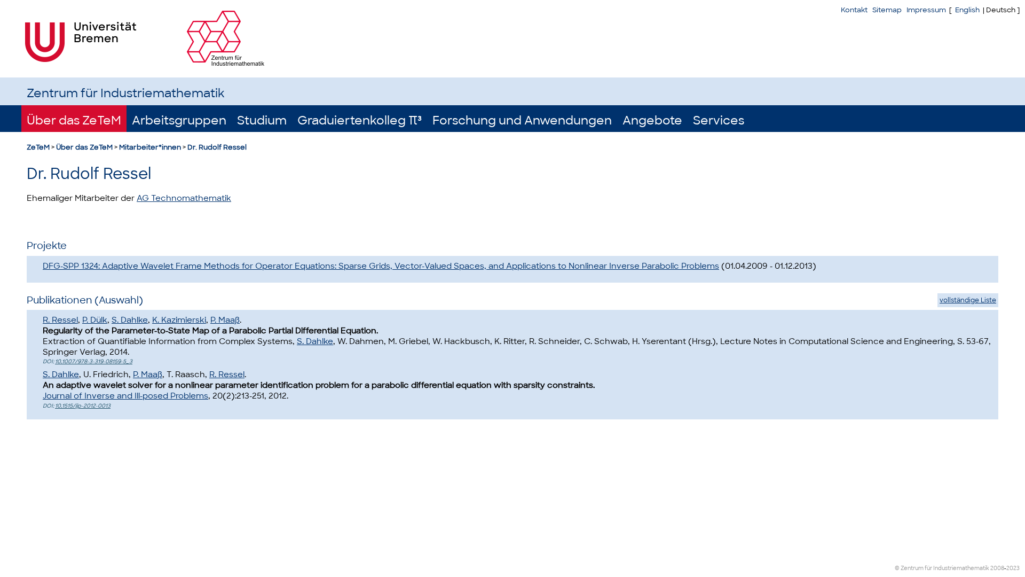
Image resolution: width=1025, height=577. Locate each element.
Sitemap (887, 9)
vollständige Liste (968, 300)
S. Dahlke (130, 320)
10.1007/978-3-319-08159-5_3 (93, 361)
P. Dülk (94, 320)
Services (718, 120)
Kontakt (854, 9)
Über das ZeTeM (74, 120)
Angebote (652, 120)
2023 (1013, 568)
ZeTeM (38, 147)
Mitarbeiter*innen (150, 147)
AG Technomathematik (184, 198)
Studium (262, 120)
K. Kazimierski (179, 320)
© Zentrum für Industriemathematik (942, 568)
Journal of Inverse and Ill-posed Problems (125, 396)
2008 (997, 568)
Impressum (926, 9)
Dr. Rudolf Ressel (217, 147)
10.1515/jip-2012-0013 (83, 405)
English (967, 9)
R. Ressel (60, 320)
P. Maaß (225, 320)
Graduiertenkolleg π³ (359, 120)
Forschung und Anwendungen (522, 120)
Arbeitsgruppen (179, 120)
